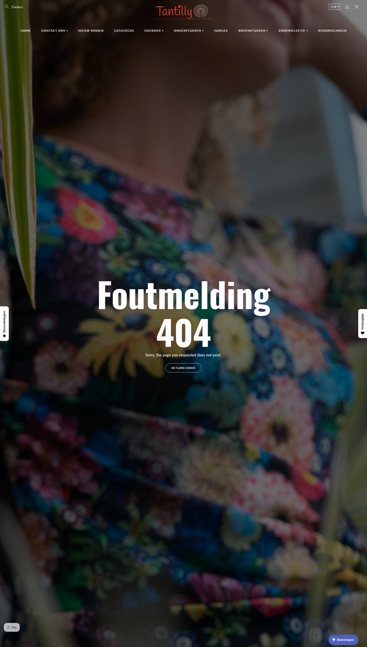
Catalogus (124, 30)
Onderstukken (188, 30)
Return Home (183, 368)
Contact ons (53, 30)
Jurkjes (221, 30)
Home (26, 30)
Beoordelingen (332, 30)
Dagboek (153, 30)
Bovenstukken (252, 30)
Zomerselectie (292, 30)
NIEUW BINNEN (91, 30)
